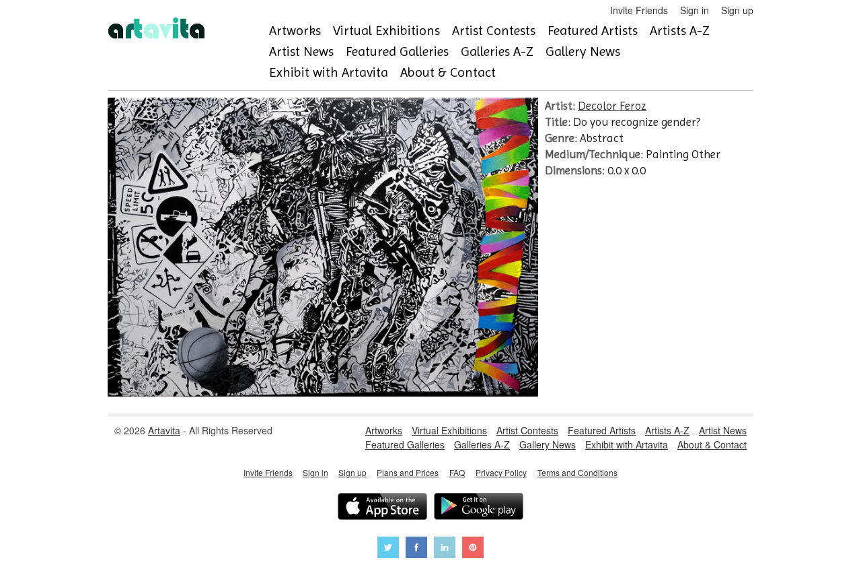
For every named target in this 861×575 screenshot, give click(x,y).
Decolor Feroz (612, 105)
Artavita (164, 430)
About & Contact (448, 72)
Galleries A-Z (497, 51)
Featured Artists (593, 30)
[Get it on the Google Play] (478, 508)
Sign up (737, 10)
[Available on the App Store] (382, 508)
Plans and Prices (408, 472)
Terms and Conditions (577, 472)
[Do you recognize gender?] (323, 392)
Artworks (295, 30)
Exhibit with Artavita (328, 72)
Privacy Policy (501, 472)
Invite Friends (639, 10)
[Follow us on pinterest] (473, 549)
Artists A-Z (680, 30)
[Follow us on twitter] (388, 549)
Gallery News (583, 51)
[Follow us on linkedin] (444, 549)
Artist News (301, 51)
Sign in (694, 10)
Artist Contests (493, 30)
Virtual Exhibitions (386, 30)
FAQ (457, 472)
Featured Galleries (397, 51)
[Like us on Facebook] (416, 549)
